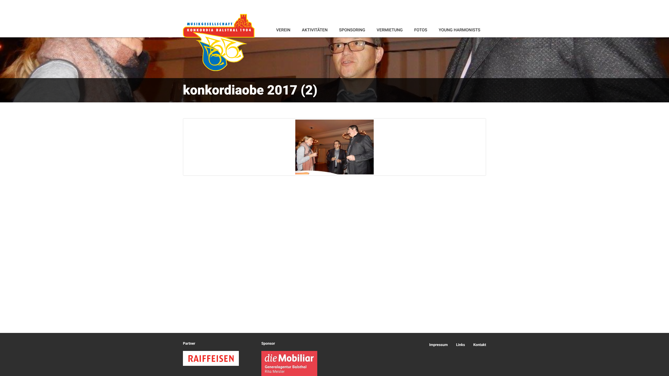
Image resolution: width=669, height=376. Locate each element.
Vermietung (390, 29)
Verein (283, 29)
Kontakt (479, 345)
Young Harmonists (459, 29)
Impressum (438, 345)
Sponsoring (352, 29)
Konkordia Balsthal (219, 42)
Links (460, 345)
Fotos (420, 29)
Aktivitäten (314, 29)
